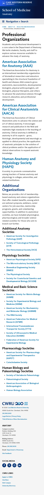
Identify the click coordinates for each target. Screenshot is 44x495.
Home (4, 27)
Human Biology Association (19, 390)
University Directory (8, 486)
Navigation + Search (14, 22)
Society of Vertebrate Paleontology (22, 375)
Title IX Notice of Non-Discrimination (14, 419)
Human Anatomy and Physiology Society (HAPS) (19, 162)
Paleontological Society (17, 379)
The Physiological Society (18, 274)
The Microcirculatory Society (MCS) (22, 263)
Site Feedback (6, 453)
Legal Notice (6, 416)
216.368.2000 (6, 413)
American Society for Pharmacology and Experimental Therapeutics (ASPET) (23, 355)
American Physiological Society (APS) (23, 259)
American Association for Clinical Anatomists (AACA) (20, 109)
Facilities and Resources (26, 27)
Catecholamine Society (16, 362)
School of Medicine (16, 10)
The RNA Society (14, 315)
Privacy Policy (16, 416)
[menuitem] (22, 477)
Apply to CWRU (7, 477)
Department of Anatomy (15, 450)
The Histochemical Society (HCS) (21, 250)
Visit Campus (6, 483)
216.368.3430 (11, 446)
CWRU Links (7, 473)
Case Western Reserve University (18, 407)
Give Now (5, 480)
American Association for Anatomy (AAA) (19, 63)
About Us (11, 27)
